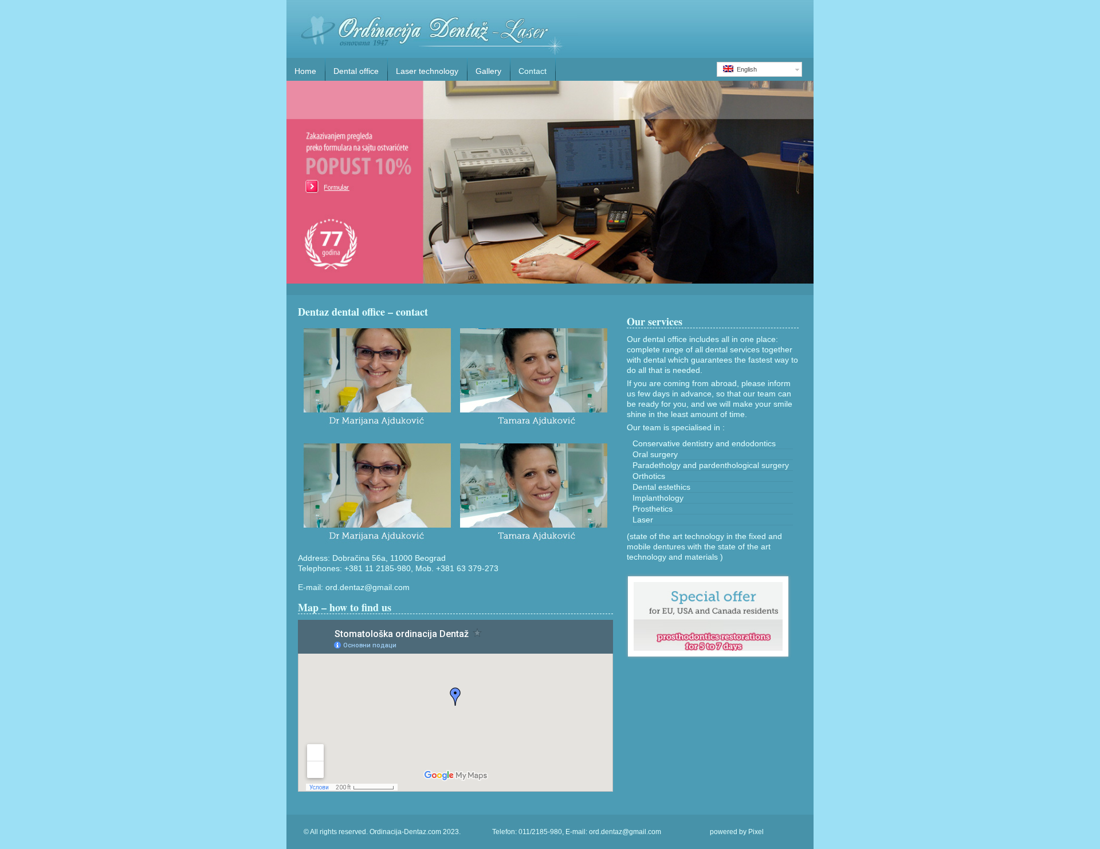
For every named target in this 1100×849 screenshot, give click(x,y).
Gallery (488, 71)
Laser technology (427, 71)
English (745, 69)
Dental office (356, 71)
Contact (532, 71)
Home (305, 71)
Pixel (756, 832)
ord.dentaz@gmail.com (367, 587)
